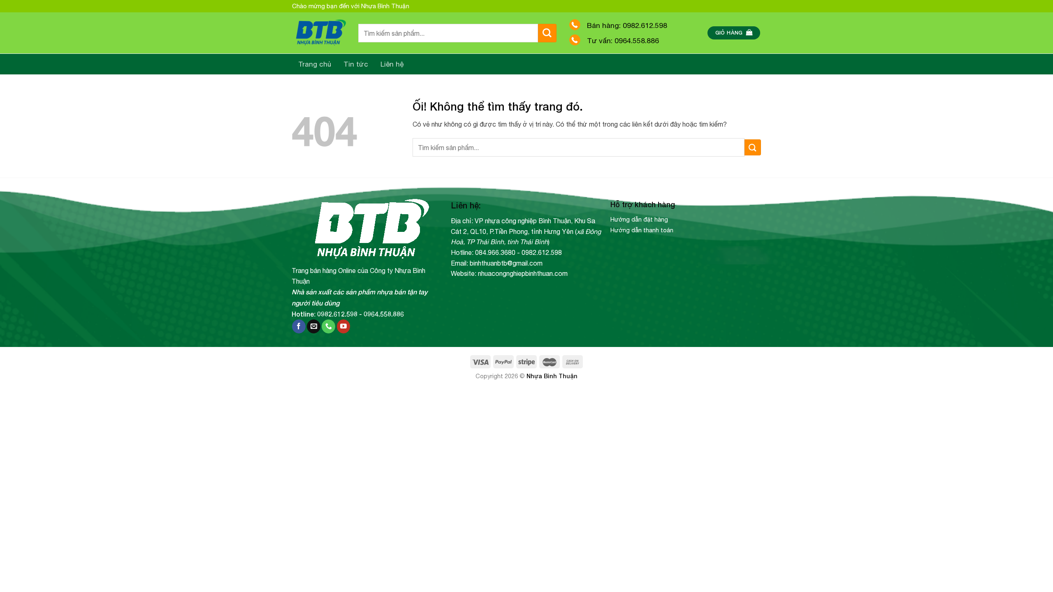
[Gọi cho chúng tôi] (328, 326)
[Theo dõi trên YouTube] (343, 326)
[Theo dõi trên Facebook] (299, 326)
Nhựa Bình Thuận (552, 375)
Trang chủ (314, 64)
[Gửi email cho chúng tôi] (313, 326)
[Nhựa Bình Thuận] (319, 33)
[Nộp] (547, 33)
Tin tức (355, 64)
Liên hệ (392, 64)
